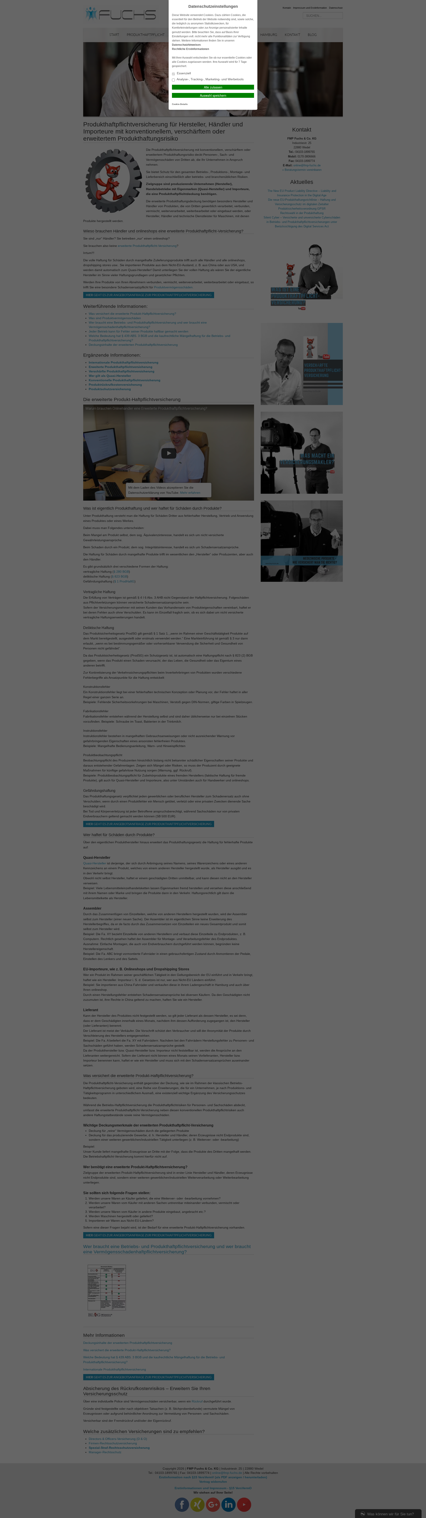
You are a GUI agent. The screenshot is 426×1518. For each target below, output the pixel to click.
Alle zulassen (213, 87)
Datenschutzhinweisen (186, 44)
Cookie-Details (180, 104)
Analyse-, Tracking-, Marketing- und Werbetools (210, 79)
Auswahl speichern (213, 95)
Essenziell (183, 73)
